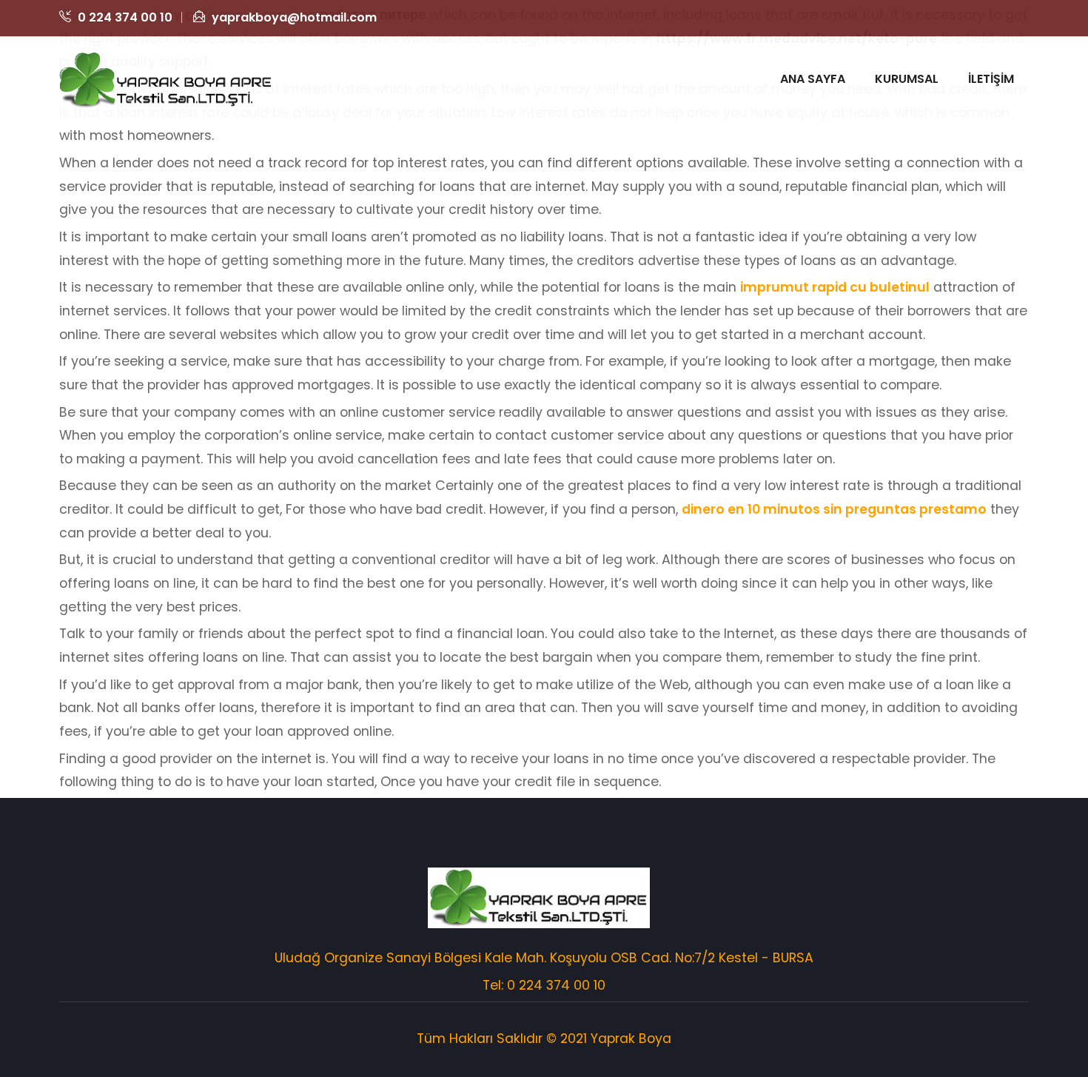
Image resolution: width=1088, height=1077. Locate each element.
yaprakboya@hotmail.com (293, 17)
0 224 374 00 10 (123, 17)
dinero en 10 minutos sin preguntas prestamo (834, 509)
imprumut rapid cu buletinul (835, 287)
